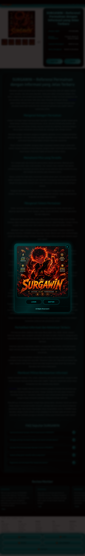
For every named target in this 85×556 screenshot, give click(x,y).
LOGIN (33, 302)
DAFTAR (51, 302)
